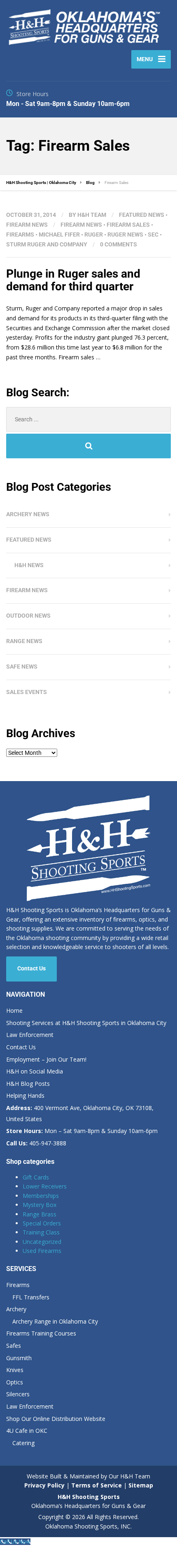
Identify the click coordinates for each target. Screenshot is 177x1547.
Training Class (41, 1232)
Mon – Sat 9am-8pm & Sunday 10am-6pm (82, 1131)
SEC (153, 234)
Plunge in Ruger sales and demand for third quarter (73, 280)
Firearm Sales (128, 224)
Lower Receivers (45, 1186)
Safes (13, 1345)
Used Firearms (42, 1251)
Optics (14, 1382)
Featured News (141, 214)
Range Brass (39, 1214)
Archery (16, 1309)
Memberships (41, 1196)
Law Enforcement (30, 1035)
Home (14, 1010)
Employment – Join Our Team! (46, 1059)
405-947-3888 (36, 1143)
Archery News (27, 514)
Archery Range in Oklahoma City (55, 1321)
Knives (14, 1370)
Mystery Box (39, 1205)
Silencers (18, 1394)
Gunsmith (19, 1358)
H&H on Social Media (34, 1071)
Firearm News (27, 224)
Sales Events (26, 692)
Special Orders (42, 1223)
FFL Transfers (30, 1297)
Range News (24, 641)
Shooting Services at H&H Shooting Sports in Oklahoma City (86, 1023)
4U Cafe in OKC (26, 1430)
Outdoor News (28, 615)
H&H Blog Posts (28, 1083)
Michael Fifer (59, 234)
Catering (23, 1443)
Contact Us (31, 968)
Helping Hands (25, 1095)
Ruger (93, 234)
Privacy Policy (44, 1485)
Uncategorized (42, 1242)
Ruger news (125, 234)
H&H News (29, 565)
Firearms (20, 234)
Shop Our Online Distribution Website (55, 1419)
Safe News (21, 666)
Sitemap (140, 1485)
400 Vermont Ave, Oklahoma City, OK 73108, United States (80, 1113)
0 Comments (118, 244)
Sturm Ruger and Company (46, 244)
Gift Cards (36, 1177)
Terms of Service (96, 1485)
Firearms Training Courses (41, 1333)
